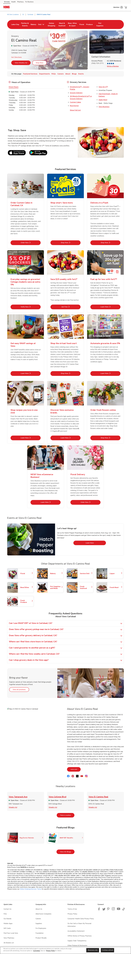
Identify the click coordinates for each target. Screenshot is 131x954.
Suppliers (39, 923)
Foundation (39, 933)
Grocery (7, 2)
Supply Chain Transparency (77, 941)
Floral (26, 573)
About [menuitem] (67, 74)
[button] (118, 7)
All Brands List (9, 943)
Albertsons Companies (43, 914)
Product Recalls (41, 938)
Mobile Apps (8, 923)
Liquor (115, 573)
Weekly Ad (13, 807)
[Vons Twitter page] (104, 909)
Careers (38, 919)
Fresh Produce (26, 601)
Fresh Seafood (85, 587)
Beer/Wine (26, 587)
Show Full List (75, 110)
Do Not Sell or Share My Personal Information (79, 924)
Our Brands (7, 919)
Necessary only (93, 950)
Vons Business (104, 107)
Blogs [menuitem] (74, 74)
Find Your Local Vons (11, 933)
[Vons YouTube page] (118, 909)
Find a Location (67, 815)
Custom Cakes (75, 102)
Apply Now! (103, 100)
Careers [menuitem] (60, 74)
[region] (65, 950)
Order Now (31, 242)
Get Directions (16, 57)
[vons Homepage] (6, 7)
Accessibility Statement (76, 931)
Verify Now (31, 307)
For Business (29, 2)
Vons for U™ (103, 87)
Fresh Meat (115, 587)
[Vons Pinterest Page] (109, 909)
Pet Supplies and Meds (56, 587)
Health (13, 2)
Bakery (56, 573)
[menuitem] (15, 24)
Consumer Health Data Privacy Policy (81, 919)
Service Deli (85, 573)
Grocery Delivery (76, 93)
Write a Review (113, 66)
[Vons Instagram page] (113, 909)
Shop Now (39, 63)
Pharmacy (20, 2)
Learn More (110, 307)
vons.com (76, 769)
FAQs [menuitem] (53, 74)
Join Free (71, 307)
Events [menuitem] (81, 74)
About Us (39, 909)
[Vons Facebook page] (99, 909)
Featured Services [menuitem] (30, 74)
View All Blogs (67, 852)
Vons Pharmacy (9, 938)
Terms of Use (72, 909)
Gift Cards (7, 928)
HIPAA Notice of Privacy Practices (80, 936)
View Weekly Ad (21, 63)
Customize (36, 951)
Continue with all (107, 950)
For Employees (41, 928)
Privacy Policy (72, 914)
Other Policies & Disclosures (77, 945)
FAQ (5, 914)
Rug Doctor (74, 106)
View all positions (21, 689)
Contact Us (7, 909)
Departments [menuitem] (44, 74)
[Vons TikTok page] (123, 909)
